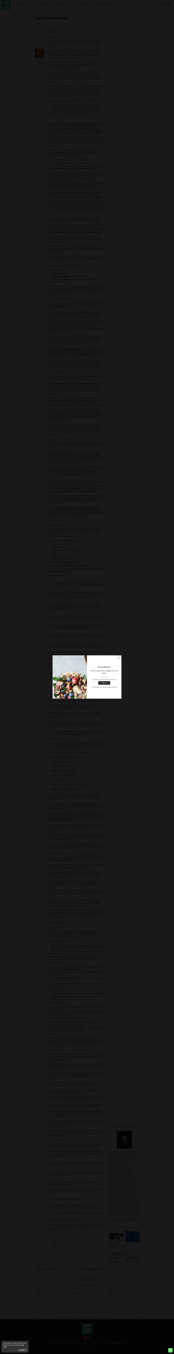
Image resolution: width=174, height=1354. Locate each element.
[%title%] (119, 657)
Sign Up (104, 683)
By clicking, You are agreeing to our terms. (105, 687)
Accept (22, 1350)
